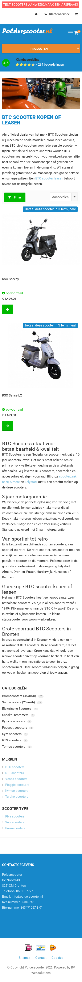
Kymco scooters (16, 721)
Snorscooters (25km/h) (21, 702)
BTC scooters (15, 767)
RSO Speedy (10, 279)
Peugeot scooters (17, 728)
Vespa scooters (16, 779)
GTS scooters (14, 740)
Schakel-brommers (17, 715)
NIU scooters (14, 773)
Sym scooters (14, 734)
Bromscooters (15, 828)
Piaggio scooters (17, 785)
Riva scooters (15, 816)
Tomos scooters (16, 747)
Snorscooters (14, 822)
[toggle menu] (70, 32)
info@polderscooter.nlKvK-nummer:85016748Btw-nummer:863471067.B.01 (22, 902)
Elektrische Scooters (19, 709)
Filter (17, 197)
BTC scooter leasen (49, 178)
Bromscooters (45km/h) (22, 696)
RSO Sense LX (12, 395)
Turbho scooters (16, 797)
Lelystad (31, 482)
